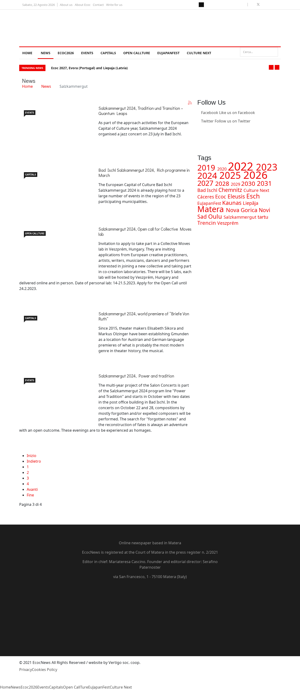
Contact (98, 5)
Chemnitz (231, 190)
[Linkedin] (198, 129)
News (45, 53)
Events (87, 53)
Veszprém (227, 223)
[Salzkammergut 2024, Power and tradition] (54, 396)
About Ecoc (82, 5)
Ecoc (221, 196)
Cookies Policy (44, 669)
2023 (267, 167)
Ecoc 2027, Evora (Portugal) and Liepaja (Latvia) (89, 68)
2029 (236, 184)
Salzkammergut (241, 217)
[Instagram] (198, 138)
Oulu (216, 216)
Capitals (108, 53)
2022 (242, 166)
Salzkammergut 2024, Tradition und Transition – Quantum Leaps (140, 110)
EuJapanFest (168, 53)
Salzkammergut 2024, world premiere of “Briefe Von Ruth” (143, 316)
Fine (30, 495)
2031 (264, 183)
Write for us (114, 5)
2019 (207, 167)
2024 (208, 175)
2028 (223, 183)
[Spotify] (150, 633)
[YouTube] (150, 607)
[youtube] (264, 4)
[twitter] (258, 4)
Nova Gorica (242, 210)
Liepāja (250, 203)
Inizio (31, 455)
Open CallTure (136, 53)
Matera (211, 209)
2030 (249, 183)
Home (27, 53)
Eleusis (237, 196)
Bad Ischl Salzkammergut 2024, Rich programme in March (144, 172)
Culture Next (199, 53)
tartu (263, 216)
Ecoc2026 (66, 53)
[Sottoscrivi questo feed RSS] (190, 103)
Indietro (34, 461)
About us (66, 5)
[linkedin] (269, 4)
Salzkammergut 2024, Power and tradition (136, 376)
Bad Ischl (207, 190)
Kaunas (232, 202)
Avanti (32, 489)
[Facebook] (150, 591)
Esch (253, 196)
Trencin (207, 222)
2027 (206, 183)
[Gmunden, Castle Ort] (54, 334)
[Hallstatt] (54, 189)
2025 (231, 175)
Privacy (25, 669)
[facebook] (252, 4)
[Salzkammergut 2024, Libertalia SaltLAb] (54, 129)
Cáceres (206, 197)
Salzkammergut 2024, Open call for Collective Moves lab (144, 231)
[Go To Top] (0, 694)
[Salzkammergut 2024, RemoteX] (54, 249)
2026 (255, 175)
